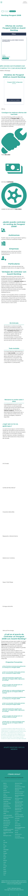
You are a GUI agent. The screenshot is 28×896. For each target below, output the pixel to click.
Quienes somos (18, 834)
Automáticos (6, 825)
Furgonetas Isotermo (19, 816)
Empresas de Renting (19, 837)
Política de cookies (14, 889)
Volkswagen (6, 849)
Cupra (4, 862)
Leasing (16, 813)
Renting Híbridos (7, 799)
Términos (21, 889)
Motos (4, 794)
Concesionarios (18, 811)
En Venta (5, 827)
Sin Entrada (17, 836)
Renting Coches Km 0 (19, 791)
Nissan (4, 856)
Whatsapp (7, 70)
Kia (4, 844)
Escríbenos (8, 777)
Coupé (4, 788)
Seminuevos (17, 823)
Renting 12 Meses (18, 783)
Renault (5, 860)
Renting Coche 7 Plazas (20, 786)
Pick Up (16, 830)
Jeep (4, 858)
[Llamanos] (14, 895)
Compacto (5, 786)
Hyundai (5, 842)
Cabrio (16, 822)
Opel (4, 855)
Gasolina (5, 809)
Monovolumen (6, 792)
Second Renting (6, 822)
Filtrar (14, 34)
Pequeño (5, 795)
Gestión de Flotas (7, 803)
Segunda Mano (6, 820)
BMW (4, 867)
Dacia (4, 869)
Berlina (5, 783)
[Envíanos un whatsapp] (4, 895)
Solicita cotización (25, 2)
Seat (4, 847)
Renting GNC (18, 825)
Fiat (4, 840)
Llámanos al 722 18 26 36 (17, 777)
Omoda (5, 865)
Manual (5, 790)
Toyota (4, 851)
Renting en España (19, 814)
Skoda (4, 873)
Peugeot (6, 11)
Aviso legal (6, 889)
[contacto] (23, 895)
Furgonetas (5, 801)
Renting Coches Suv (7, 797)
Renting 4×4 (17, 785)
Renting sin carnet (7, 835)
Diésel (4, 813)
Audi (4, 864)
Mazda (4, 871)
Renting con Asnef (19, 793)
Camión (5, 785)
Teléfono (2, 70)
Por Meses (17, 820)
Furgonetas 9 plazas (7, 815)
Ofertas (3, 109)
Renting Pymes (6, 823)
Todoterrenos (6, 811)
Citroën (5, 846)
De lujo (16, 832)
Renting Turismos (7, 808)
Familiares (17, 818)
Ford (4, 874)
